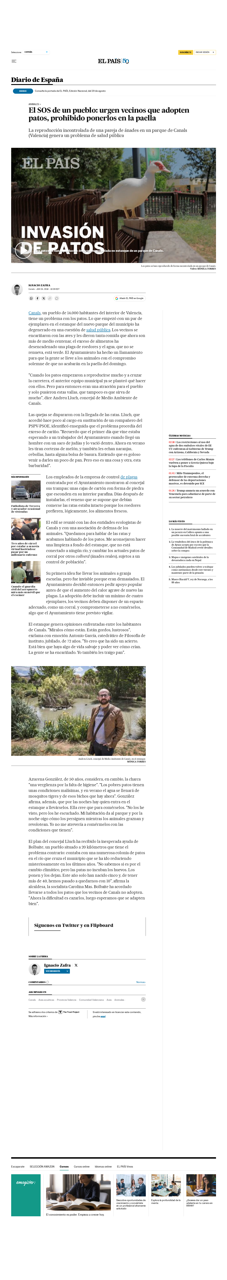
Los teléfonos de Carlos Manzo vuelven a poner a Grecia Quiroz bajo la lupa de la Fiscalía (191, 463)
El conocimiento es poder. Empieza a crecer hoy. (75, 1214)
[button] (113, 205)
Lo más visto (177, 521)
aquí (103, 1016)
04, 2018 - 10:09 (47, 289)
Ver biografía (53, 971)
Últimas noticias (179, 435)
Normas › (141, 982)
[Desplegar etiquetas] (143, 999)
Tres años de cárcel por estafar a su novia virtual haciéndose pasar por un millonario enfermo (25, 549)
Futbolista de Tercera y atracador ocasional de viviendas (25, 509)
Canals (35, 312)
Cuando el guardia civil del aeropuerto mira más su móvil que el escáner (25, 591)
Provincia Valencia (66, 999)
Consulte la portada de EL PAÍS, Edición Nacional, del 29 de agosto (70, 90)
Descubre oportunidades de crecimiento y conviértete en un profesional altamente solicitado (131, 1204)
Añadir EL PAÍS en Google (131, 298)
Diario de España (37, 80)
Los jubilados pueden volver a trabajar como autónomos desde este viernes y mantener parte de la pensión (192, 569)
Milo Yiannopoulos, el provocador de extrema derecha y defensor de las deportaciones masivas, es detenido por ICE (189, 478)
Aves (109, 999)
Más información (37, 1016)
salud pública (98, 329)
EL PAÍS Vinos (125, 1166)
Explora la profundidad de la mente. (166, 1201)
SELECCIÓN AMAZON (42, 1166)
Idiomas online (103, 1166)
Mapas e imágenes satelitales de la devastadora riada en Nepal (190, 559)
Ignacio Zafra (39, 285)
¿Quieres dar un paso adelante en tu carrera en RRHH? (199, 1203)
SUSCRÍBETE (186, 52)
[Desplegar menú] (14, 61)
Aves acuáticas (46, 999)
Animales (119, 999)
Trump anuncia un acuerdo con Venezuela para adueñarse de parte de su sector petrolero (192, 494)
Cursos (64, 1166)
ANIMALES (34, 104)
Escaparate (17, 1166)
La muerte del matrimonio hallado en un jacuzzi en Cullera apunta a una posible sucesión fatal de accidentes (192, 532)
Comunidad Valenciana (91, 999)
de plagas (128, 476)
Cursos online (82, 1166)
